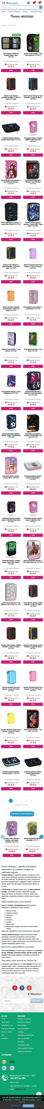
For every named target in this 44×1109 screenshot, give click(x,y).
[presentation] (41, 837)
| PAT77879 (33, 604)
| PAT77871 (33, 689)
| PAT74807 (11, 562)
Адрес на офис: (14, 1082)
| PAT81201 (11, 55)
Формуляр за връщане (25, 1051)
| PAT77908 (33, 224)
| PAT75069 (33, 773)
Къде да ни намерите (8, 1028)
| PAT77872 (11, 689)
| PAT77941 (11, 182)
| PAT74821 (33, 520)
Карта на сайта (7, 1032)
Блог (3, 1035)
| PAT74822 (33, 139)
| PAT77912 (33, 182)
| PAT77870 (11, 731)
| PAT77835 (33, 393)
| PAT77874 (33, 266)
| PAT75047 (33, 477)
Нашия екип (5, 1022)
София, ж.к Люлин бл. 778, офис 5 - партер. (23, 1086)
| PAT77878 (11, 646)
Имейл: (17, 1089)
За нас (3, 1019)
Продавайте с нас (7, 1025)
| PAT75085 (33, 435)
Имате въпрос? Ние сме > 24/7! (22, 1076)
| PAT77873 (11, 308)
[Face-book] (22, 988)
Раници (25, 11)
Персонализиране (16, 1105)
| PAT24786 (12, 840)
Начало (4, 11)
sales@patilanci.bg (20, 1089)
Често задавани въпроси (25, 1048)
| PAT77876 (11, 266)
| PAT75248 (11, 435)
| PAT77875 (33, 97)
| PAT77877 (33, 646)
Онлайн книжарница (14, 11)
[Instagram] (14, 988)
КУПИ (11, 70)
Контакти (5, 1038)
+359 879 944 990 (17, 1078)
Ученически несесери (36, 11)
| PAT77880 (11, 97)
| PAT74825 (11, 520)
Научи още (22, 1102)
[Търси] (40, 7)
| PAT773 (32, 839)
